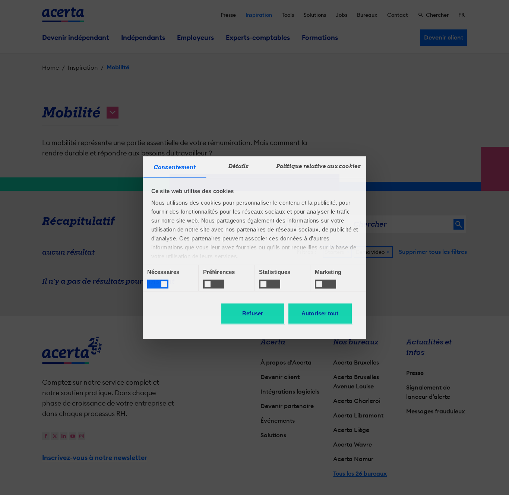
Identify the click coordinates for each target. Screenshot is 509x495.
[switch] (213, 284)
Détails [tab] (238, 166)
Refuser (252, 313)
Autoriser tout (319, 313)
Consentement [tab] (175, 167)
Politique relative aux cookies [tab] (318, 166)
